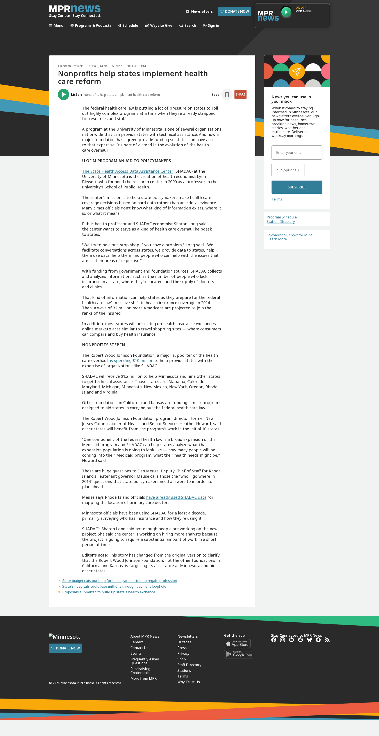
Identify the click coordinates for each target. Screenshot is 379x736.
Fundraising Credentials (140, 670)
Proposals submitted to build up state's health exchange (108, 592)
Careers (137, 642)
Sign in (213, 25)
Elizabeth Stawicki (70, 66)
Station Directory (281, 221)
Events (136, 653)
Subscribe (297, 187)
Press (182, 647)
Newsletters (187, 636)
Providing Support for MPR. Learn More (290, 237)
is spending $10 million (131, 360)
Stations (184, 670)
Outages (184, 642)
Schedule (130, 25)
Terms (277, 199)
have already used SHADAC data (176, 497)
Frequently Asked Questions (145, 661)
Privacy (183, 653)
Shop (181, 659)
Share (240, 94)
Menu (58, 25)
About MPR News (145, 636)
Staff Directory (189, 664)
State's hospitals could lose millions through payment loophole (114, 586)
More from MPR (144, 678)
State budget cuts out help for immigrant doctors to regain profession (119, 580)
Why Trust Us (188, 681)
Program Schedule (282, 217)
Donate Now (234, 11)
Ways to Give (161, 25)
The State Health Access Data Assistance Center (127, 171)
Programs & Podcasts (93, 25)
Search (190, 25)
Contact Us (139, 647)
